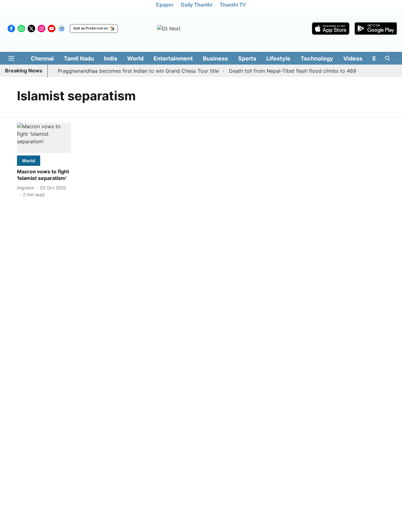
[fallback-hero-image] (44, 138)
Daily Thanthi (196, 5)
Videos (352, 58)
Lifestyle (278, 58)
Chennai (42, 58)
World (135, 58)
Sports (247, 58)
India (110, 58)
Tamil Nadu (79, 58)
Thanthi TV (233, 5)
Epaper (164, 5)
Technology (317, 58)
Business (215, 58)
